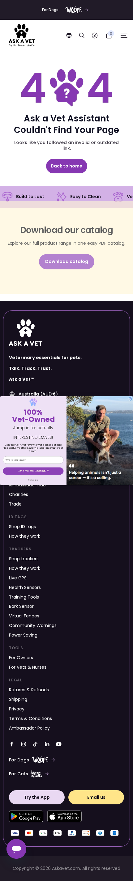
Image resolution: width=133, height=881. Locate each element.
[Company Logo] (22, 35)
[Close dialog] (130, 398)
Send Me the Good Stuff (33, 470)
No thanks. (33, 480)
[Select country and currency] (69, 35)
